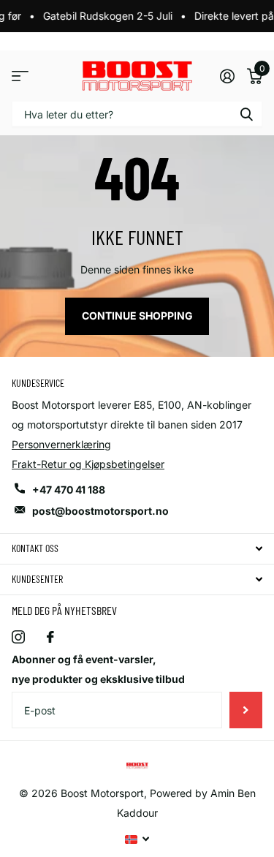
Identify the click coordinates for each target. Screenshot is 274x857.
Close (137, 549)
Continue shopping (137, 315)
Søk (246, 114)
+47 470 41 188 (68, 489)
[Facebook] (50, 637)
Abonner (245, 710)
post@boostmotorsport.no (100, 511)
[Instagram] (18, 636)
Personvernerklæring (61, 444)
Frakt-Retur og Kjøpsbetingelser (88, 464)
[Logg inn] (227, 76)
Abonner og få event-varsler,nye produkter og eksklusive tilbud (98, 669)
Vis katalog (20, 75)
